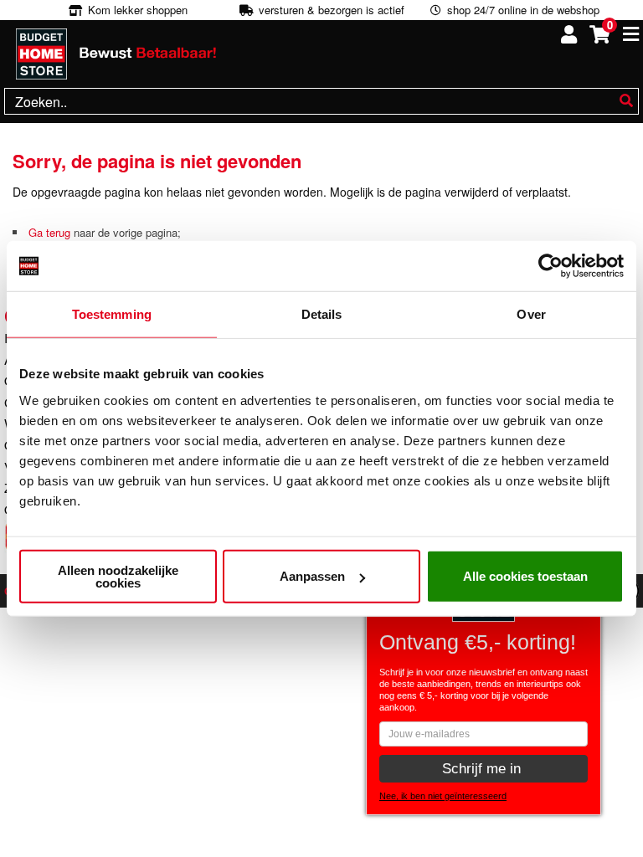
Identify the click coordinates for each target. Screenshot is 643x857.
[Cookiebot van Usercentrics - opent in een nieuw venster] (550, 266)
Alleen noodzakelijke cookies (118, 575)
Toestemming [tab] (112, 314)
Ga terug (49, 232)
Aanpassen (312, 576)
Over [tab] (531, 314)
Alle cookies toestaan (525, 576)
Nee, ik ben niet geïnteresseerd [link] (443, 796)
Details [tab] (321, 314)
